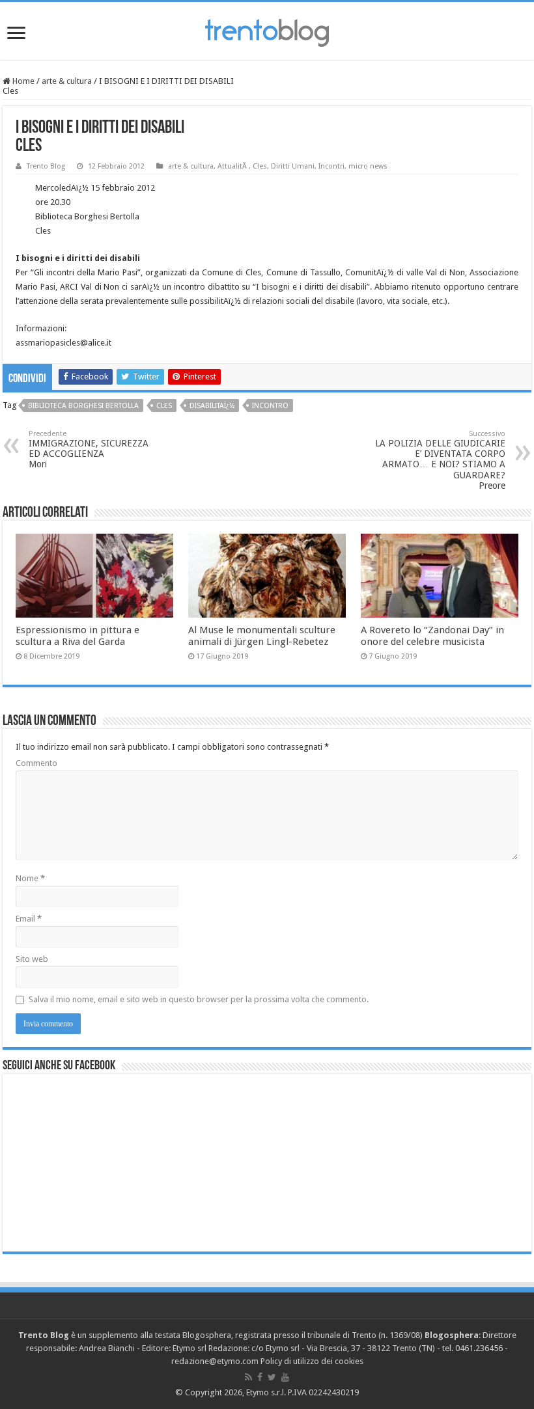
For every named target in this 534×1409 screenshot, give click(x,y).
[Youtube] (285, 1377)
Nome (30, 878)
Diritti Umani (293, 166)
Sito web (32, 959)
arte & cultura (67, 81)
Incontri (331, 166)
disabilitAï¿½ (212, 406)
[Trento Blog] (267, 30)
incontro (270, 406)
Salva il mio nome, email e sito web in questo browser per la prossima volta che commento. (199, 999)
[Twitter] (271, 1377)
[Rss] (248, 1377)
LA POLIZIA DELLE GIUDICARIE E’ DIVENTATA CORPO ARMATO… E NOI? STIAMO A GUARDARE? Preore (440, 460)
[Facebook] (260, 1377)
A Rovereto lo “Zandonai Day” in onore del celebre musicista (432, 636)
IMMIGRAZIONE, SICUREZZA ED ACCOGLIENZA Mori (88, 449)
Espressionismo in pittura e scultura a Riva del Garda (77, 636)
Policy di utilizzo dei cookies (311, 1361)
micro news (367, 166)
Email (29, 918)
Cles (260, 166)
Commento (36, 763)
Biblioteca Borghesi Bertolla (83, 406)
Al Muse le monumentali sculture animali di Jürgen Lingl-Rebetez (261, 636)
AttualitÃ (233, 166)
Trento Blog (46, 166)
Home (22, 81)
